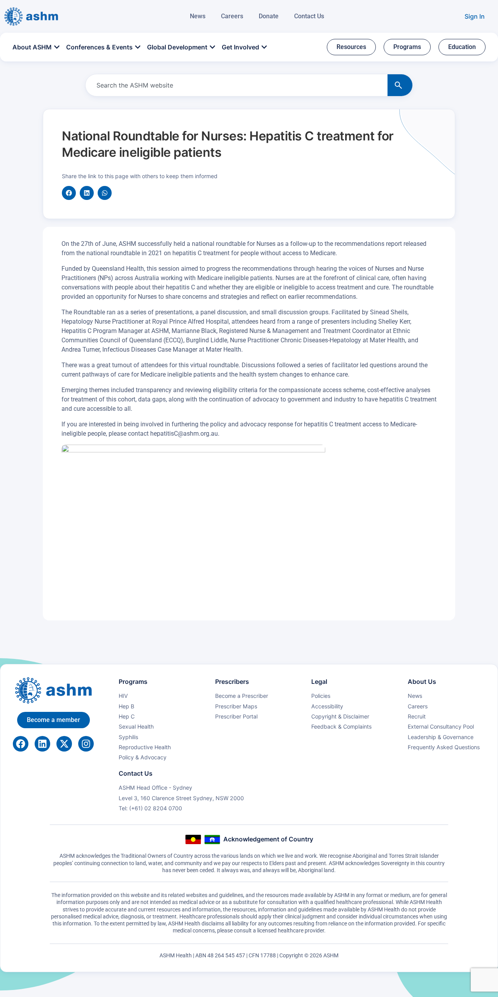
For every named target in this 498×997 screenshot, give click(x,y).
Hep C (127, 716)
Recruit (417, 716)
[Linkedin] (42, 744)
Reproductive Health (145, 747)
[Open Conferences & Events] (138, 47)
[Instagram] (86, 744)
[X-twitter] (64, 744)
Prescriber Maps (236, 706)
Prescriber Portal (236, 716)
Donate (269, 16)
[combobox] (235, 85)
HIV (123, 695)
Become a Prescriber (241, 695)
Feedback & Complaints (341, 726)
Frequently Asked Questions (444, 747)
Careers (232, 16)
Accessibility (327, 706)
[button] (69, 193)
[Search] (400, 85)
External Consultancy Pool (441, 726)
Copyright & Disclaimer (340, 716)
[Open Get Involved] (264, 47)
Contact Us (309, 16)
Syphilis (128, 737)
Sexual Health (136, 726)
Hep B (126, 706)
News (197, 16)
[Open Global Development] (212, 47)
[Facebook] (20, 744)
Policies (320, 695)
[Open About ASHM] (57, 47)
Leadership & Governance (440, 737)
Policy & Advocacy (143, 757)
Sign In (475, 16)
